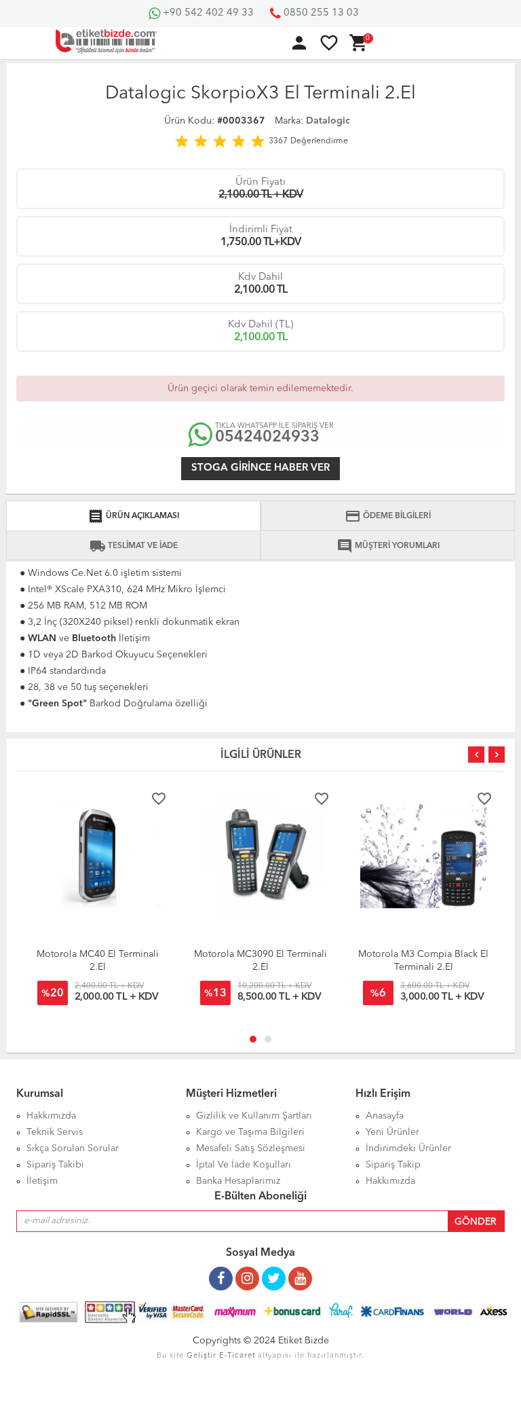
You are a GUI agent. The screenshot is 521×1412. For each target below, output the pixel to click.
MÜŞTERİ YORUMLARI (388, 546)
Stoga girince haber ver (260, 468)
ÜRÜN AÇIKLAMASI (133, 516)
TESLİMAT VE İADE (134, 546)
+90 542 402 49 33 (207, 13)
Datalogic (328, 121)
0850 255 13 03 (320, 13)
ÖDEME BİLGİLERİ (388, 516)
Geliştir (201, 1356)
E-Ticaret (237, 1356)
